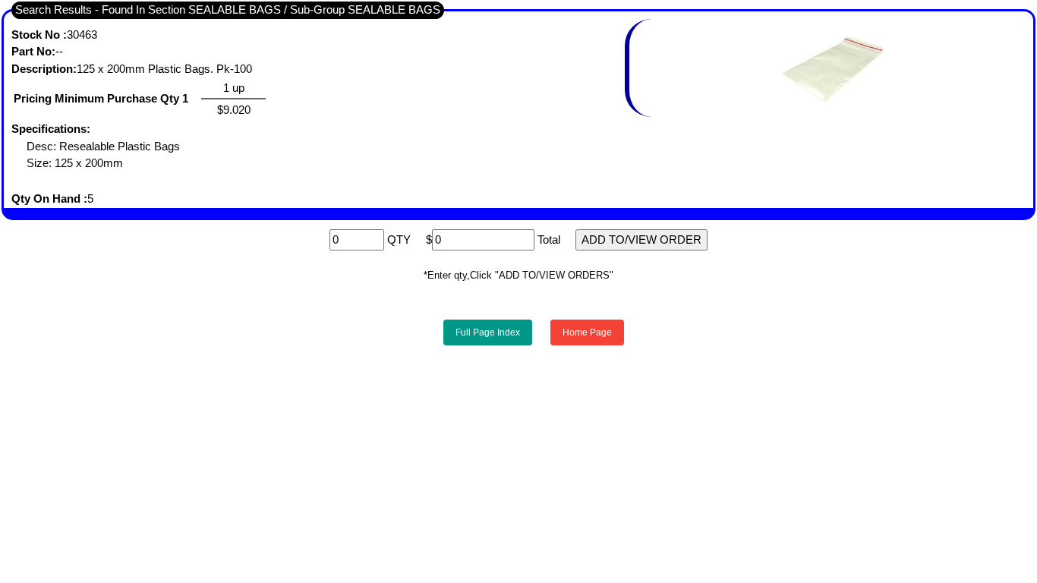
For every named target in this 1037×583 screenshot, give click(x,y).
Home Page (587, 332)
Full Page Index (487, 332)
